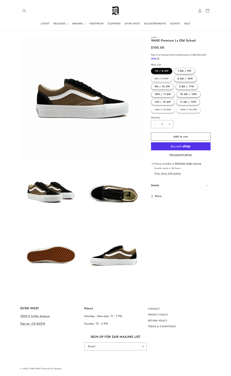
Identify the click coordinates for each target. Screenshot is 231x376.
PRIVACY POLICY (158, 315)
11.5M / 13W (188, 102)
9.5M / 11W (186, 86)
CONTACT (154, 309)
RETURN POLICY (157, 320)
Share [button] (158, 196)
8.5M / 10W (185, 78)
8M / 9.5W (163, 79)
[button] (24, 10)
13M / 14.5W (190, 110)
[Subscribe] (142, 346)
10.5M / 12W (188, 94)
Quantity (155, 117)
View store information (167, 173)
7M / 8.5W (162, 71)
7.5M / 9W (185, 71)
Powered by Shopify (51, 368)
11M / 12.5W (163, 102)
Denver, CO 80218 (32, 324)
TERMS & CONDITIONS (162, 326)
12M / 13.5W (165, 110)
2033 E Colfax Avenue (35, 316)
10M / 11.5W (163, 94)
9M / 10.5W (162, 86)
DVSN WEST (35, 368)
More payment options (181, 154)
